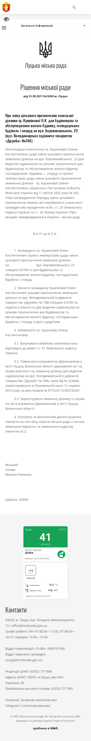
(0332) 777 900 (62, 688)
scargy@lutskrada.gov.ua (23, 660)
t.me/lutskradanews (35, 706)
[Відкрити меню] (4, 27)
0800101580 (56, 648)
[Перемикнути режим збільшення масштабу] (6, 19)
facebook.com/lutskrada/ (39, 700)
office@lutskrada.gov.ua (29, 626)
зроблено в (41, 728)
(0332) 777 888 (41, 671)
